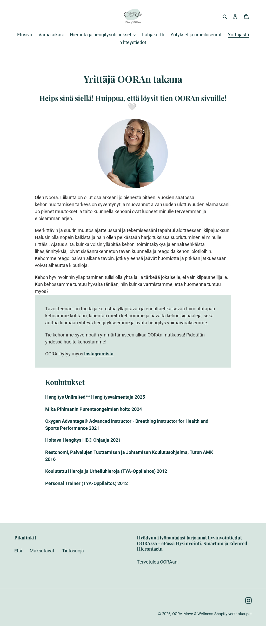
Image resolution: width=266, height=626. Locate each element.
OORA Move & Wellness (192, 613)
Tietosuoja (73, 550)
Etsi (18, 550)
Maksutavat (42, 550)
